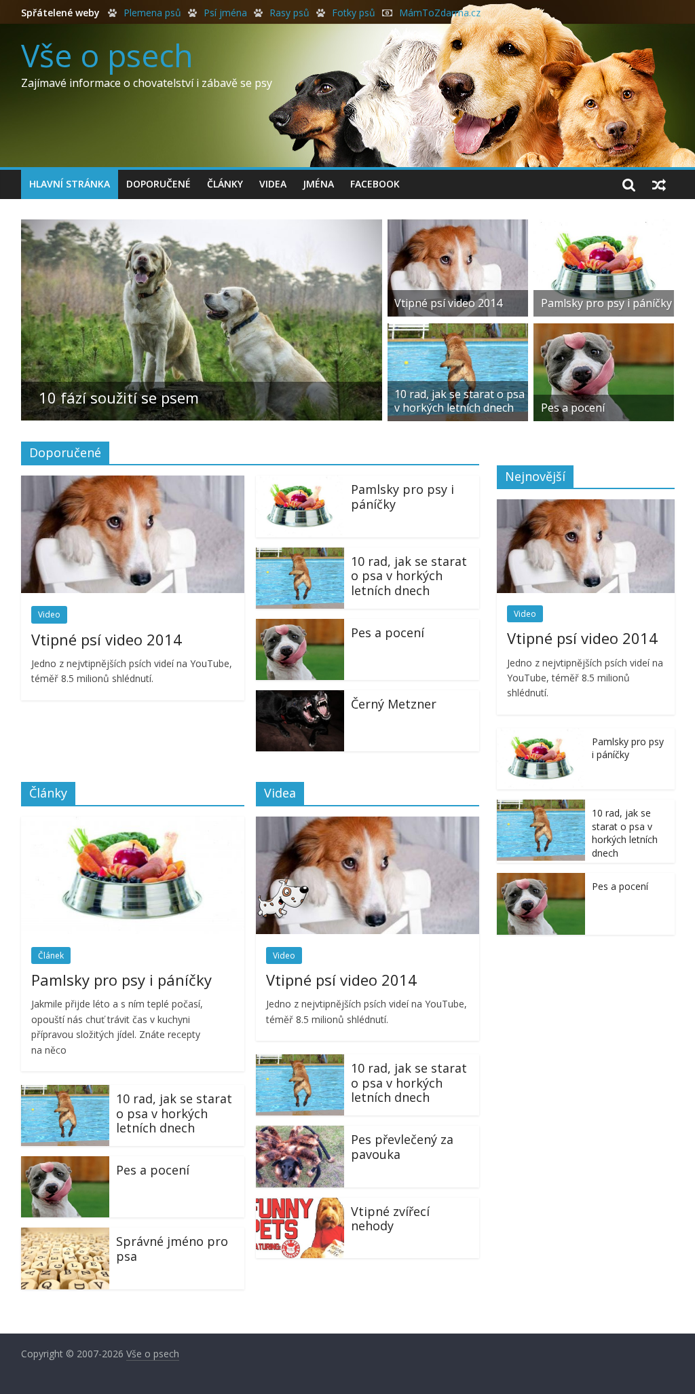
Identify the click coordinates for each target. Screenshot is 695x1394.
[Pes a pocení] (603, 331)
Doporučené (158, 183)
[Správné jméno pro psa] (65, 1235)
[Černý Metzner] (300, 698)
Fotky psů (353, 12)
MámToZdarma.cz (440, 12)
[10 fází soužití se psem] (201, 227)
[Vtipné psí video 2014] (458, 227)
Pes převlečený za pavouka (402, 1146)
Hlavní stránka (69, 183)
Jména (318, 183)
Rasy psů (289, 12)
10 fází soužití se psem (119, 397)
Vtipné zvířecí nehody (390, 1218)
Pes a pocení (573, 407)
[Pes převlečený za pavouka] (300, 1133)
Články (225, 183)
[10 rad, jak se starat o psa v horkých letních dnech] (458, 331)
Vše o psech (107, 55)
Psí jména (225, 12)
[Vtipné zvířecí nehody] (300, 1205)
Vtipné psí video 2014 (448, 303)
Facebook (375, 183)
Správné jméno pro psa (172, 1248)
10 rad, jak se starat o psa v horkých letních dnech (459, 400)
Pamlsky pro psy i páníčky (606, 303)
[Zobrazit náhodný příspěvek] (659, 184)
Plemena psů (152, 12)
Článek (51, 955)
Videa (272, 183)
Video (49, 614)
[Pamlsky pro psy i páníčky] (603, 227)
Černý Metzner (393, 704)
